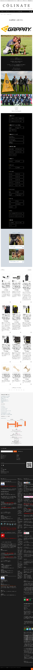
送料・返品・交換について (4, 399)
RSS (1, 470)
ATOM (3, 470)
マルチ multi (18, 192)
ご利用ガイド (3, 11)
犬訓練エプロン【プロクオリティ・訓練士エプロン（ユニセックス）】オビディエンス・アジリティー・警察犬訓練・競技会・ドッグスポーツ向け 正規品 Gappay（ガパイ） (6, 317)
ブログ (2, 468)
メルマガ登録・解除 (19, 11)
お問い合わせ (8, 11)
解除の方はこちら (20, 451)
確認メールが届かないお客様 (4, 397)
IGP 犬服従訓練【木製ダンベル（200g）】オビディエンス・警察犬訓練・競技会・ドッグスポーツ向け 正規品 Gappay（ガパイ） (6, 376)
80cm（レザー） (12, 185)
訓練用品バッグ (11, 142)
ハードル (11, 225)
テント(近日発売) (12, 222)
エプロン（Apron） (19, 121)
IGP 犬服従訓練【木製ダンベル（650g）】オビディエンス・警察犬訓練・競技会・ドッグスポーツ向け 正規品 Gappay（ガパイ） (27, 376)
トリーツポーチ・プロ (13, 139)
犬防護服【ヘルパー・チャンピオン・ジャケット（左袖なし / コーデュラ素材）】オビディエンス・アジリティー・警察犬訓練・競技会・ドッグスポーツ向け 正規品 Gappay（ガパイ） (16, 317)
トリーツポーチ (12, 137)
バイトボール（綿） (19, 213)
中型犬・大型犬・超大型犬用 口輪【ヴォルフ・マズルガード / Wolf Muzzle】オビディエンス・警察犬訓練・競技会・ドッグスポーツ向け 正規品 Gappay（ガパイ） (6, 286)
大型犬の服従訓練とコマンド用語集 (5, 413)
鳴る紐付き (18, 167)
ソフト (10, 167)
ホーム (1, 14)
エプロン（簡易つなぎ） (12, 130)
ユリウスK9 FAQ (3, 407)
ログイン (25, 0)
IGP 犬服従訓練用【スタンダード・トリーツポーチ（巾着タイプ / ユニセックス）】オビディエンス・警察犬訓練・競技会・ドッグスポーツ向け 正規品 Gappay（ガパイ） (16, 347)
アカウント (20, 0)
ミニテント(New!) (19, 222)
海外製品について (3, 398)
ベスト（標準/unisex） (12, 118)
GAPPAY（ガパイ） (9, 14)
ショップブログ (13, 11)
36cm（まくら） (12, 182)
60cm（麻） (18, 182)
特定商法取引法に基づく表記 (5, 471)
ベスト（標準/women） (20, 118)
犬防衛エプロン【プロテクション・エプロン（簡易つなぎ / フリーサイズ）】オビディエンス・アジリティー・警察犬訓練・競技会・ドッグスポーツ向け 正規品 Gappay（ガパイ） (6, 347)
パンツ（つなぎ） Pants (19, 127)
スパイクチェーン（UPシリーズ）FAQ (6, 410)
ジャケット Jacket (11, 127)
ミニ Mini (10, 192)
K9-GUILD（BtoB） (3, 418)
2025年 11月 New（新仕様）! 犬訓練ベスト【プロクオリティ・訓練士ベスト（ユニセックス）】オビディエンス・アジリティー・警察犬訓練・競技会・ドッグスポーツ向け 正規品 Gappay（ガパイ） (27, 286)
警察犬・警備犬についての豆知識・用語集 (6, 414)
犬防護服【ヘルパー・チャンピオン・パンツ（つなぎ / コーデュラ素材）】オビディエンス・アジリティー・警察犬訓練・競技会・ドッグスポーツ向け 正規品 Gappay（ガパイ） (27, 317)
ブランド (5, 14)
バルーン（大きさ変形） (12, 213)
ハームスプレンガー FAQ (4, 408)
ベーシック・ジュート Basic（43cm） (20, 194)
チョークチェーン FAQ (4, 409)
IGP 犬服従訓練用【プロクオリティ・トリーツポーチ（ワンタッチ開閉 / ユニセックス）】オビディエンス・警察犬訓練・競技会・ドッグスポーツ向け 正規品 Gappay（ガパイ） (27, 347)
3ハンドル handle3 (11, 194)
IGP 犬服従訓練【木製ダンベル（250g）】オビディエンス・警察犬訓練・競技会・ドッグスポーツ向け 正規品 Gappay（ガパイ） (16, 376)
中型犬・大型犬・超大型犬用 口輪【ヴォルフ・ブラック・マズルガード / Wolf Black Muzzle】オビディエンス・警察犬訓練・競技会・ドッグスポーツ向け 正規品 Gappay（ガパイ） (16, 286)
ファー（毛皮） (19, 185)
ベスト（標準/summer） (12, 121)
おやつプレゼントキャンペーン (9, 508)
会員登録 (30, 0)
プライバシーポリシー (4, 473)
